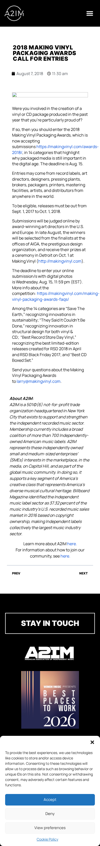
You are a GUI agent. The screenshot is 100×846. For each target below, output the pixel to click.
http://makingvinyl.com (60, 261)
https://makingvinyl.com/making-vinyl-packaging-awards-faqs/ (55, 296)
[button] (92, 742)
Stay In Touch (50, 623)
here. (72, 543)
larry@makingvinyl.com (39, 381)
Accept (50, 799)
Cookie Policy (47, 839)
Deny (50, 813)
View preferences (50, 827)
